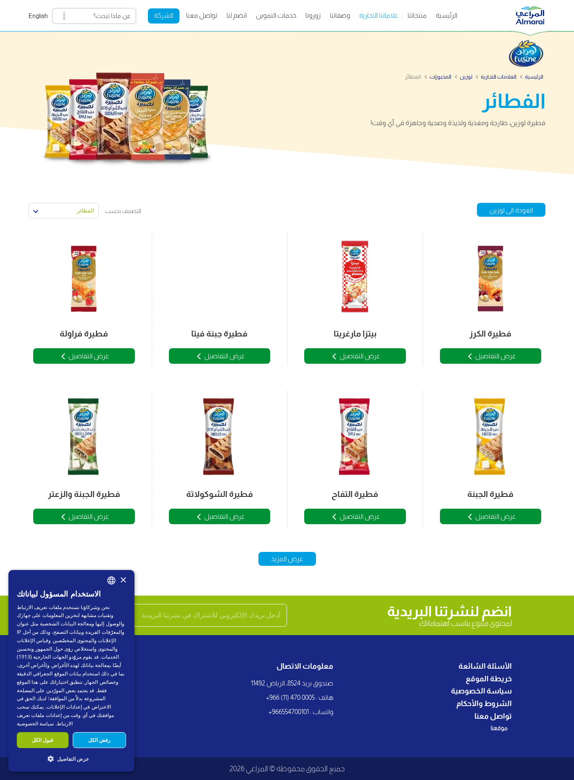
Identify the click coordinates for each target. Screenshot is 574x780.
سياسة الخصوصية (481, 691)
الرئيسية (446, 15)
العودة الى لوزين (511, 210)
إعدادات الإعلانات (64, 706)
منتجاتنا (417, 15)
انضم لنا (236, 15)
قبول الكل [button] (42, 739)
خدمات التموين (276, 15)
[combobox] (111, 580)
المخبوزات (440, 77)
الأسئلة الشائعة (485, 666)
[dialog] (71, 671)
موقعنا (499, 728)
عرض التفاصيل (495, 356)
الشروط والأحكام (484, 703)
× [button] (123, 580)
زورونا (313, 15)
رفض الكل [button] (99, 739)
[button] (71, 758)
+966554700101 (289, 711)
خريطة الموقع (489, 679)
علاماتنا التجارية (378, 15)
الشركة (163, 15)
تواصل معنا (201, 15)
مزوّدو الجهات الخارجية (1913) (49, 656)
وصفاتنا (340, 15)
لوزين (466, 77)
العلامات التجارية (498, 77)
